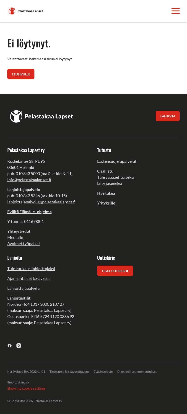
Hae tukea (106, 193)
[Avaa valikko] (175, 11)
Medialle (15, 237)
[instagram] (18, 345)
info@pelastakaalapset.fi (29, 179)
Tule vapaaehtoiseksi (115, 177)
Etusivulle (21, 74)
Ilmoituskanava (18, 382)
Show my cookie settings (26, 388)
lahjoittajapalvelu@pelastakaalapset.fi (41, 201)
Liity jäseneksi (109, 183)
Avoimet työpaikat (23, 243)
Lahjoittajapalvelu (23, 288)
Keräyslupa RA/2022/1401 (26, 371)
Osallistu (105, 170)
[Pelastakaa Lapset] (26, 10)
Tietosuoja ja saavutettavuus (69, 371)
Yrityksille (106, 202)
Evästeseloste (103, 371)
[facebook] (9, 345)
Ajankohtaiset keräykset (28, 278)
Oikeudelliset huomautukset (137, 371)
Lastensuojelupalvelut (117, 161)
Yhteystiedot (19, 231)
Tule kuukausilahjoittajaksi (31, 268)
